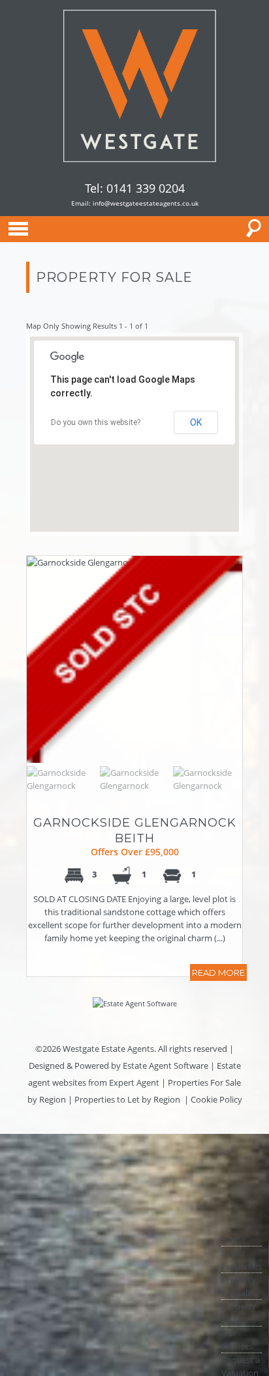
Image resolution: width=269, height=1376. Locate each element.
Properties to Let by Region (127, 1099)
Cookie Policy (216, 1099)
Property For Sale (238, 1286)
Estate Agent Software (165, 1065)
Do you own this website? (95, 422)
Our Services (237, 1339)
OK (196, 422)
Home (233, 1239)
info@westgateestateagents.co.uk (145, 203)
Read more (218, 972)
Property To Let (238, 1312)
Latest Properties (241, 1259)
